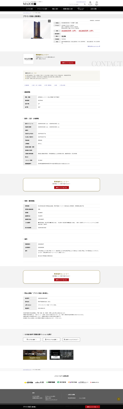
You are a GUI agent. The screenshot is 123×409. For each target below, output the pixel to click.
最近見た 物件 (96, 5)
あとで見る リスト (90, 5)
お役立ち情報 (94, 8)
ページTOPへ (118, 399)
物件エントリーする (91, 406)
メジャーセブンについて (81, 1)
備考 (56, 85)
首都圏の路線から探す (68, 8)
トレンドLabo (82, 398)
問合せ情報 (63, 85)
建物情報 (27, 85)
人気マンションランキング (71, 339)
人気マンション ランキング (80, 9)
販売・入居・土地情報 (37, 85)
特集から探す (55, 8)
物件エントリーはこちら (67, 62)
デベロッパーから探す (42, 8)
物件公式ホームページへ (93, 46)
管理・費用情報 (48, 85)
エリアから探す (29, 8)
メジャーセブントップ (27, 12)
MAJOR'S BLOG (71, 398)
